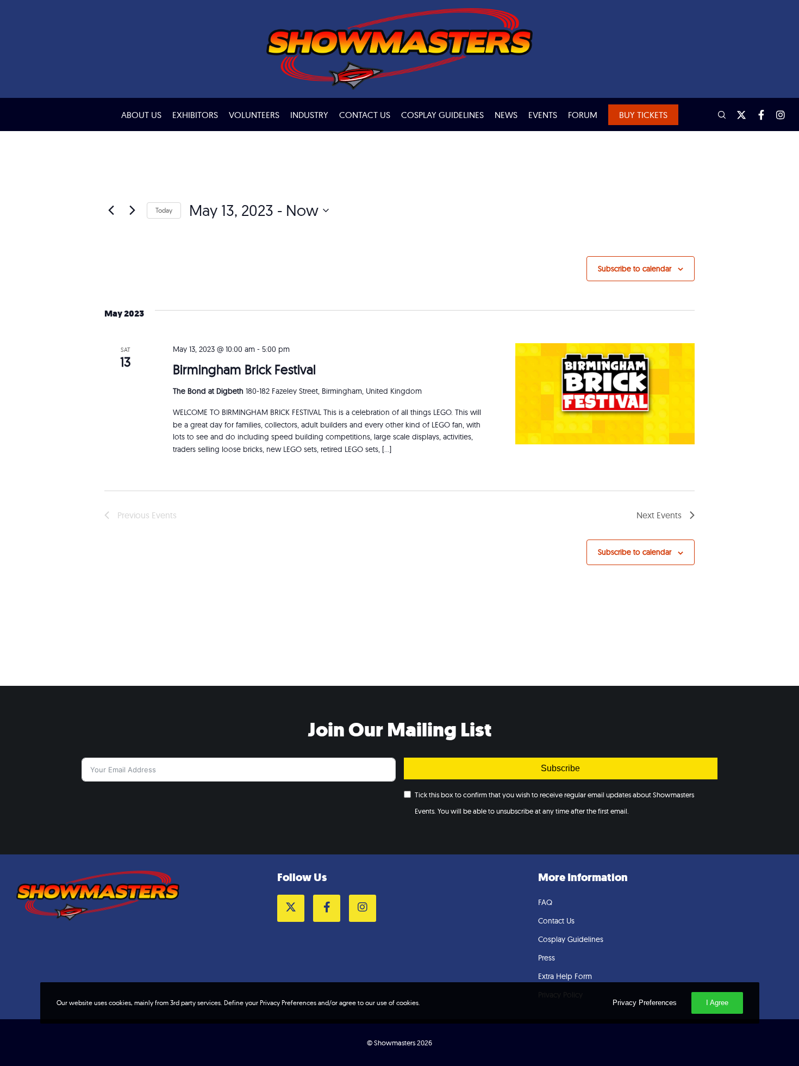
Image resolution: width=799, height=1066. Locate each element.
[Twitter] (736, 114)
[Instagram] (775, 114)
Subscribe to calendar (634, 269)
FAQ (545, 902)
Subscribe (560, 768)
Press (546, 958)
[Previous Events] (110, 210)
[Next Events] (132, 210)
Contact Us (556, 921)
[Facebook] (756, 114)
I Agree (717, 1003)
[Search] (717, 114)
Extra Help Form (565, 976)
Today (163, 210)
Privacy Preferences (645, 1003)
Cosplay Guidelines (570, 939)
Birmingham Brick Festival (244, 369)
